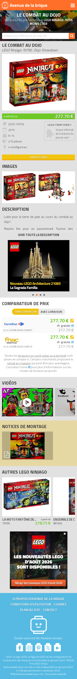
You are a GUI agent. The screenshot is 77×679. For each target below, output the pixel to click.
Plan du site (30, 609)
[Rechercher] (72, 36)
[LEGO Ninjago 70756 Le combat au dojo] (19, 200)
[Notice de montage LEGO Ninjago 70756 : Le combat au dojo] (27, 446)
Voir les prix (38, 157)
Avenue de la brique (24, 5)
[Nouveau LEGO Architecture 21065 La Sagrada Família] (38, 265)
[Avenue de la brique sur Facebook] (19, 646)
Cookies (60, 604)
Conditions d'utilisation (30, 604)
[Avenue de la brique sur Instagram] (29, 646)
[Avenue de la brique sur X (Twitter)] (48, 646)
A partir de (11, 116)
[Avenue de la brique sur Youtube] (57, 646)
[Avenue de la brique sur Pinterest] (38, 646)
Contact (50, 609)
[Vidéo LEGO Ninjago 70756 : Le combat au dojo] (26, 402)
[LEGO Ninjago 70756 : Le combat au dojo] (38, 106)
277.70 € (64, 116)
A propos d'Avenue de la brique (38, 598)
